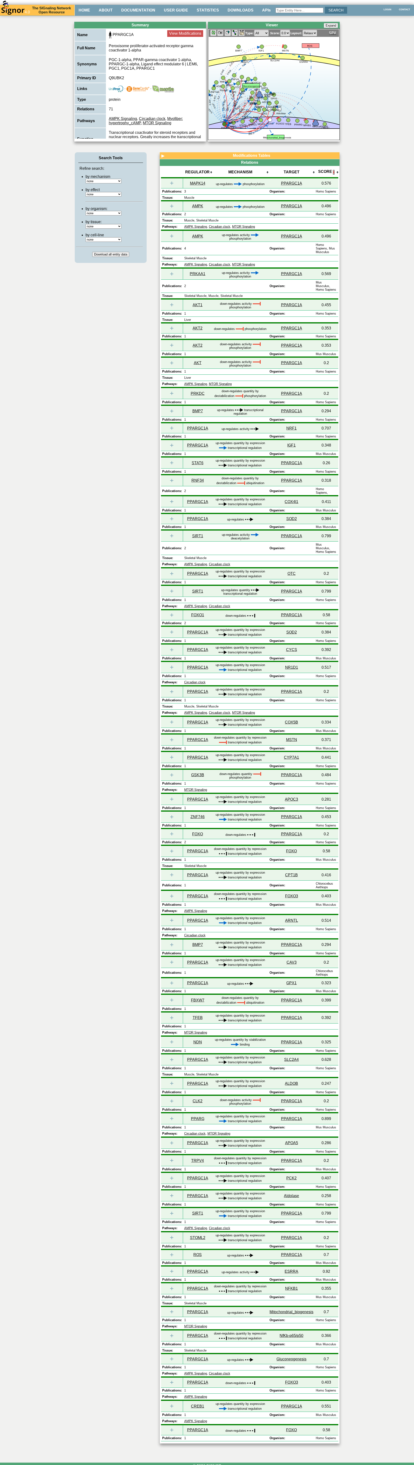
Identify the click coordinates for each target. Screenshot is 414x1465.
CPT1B (291, 875)
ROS (197, 1255)
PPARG (197, 1119)
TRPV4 (197, 1161)
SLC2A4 (291, 1060)
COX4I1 (291, 502)
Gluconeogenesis (291, 1359)
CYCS (291, 650)
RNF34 (197, 480)
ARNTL (291, 920)
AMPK (197, 206)
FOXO (197, 834)
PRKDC (198, 393)
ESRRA (291, 1271)
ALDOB (291, 1083)
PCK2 (291, 1178)
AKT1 (197, 305)
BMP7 (197, 411)
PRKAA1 (197, 274)
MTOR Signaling (157, 123)
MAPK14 (197, 183)
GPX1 (291, 983)
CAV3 (292, 962)
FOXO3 (291, 896)
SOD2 (291, 519)
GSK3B (197, 775)
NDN (197, 1042)
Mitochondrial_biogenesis (291, 1312)
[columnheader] (197, 172)
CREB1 (197, 1406)
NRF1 (291, 428)
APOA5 (291, 1143)
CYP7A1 (291, 757)
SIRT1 (197, 536)
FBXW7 (197, 1000)
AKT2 (197, 328)
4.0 (27, 12)
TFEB (198, 1018)
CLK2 (197, 1101)
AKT (197, 363)
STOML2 (197, 1238)
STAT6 (197, 463)
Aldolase (291, 1196)
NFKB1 (291, 1288)
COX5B (291, 722)
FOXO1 (197, 615)
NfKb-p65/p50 (291, 1336)
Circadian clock (152, 119)
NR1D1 (291, 667)
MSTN (291, 740)
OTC (292, 573)
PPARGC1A (291, 183)
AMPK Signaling (123, 119)
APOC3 (291, 799)
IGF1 (291, 445)
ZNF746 (197, 817)
